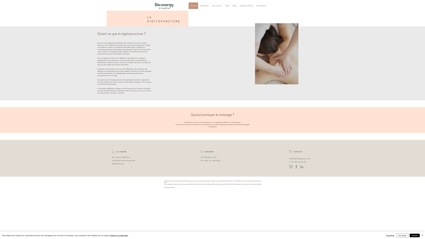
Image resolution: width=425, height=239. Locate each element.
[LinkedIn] (302, 167)
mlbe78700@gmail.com (299, 159)
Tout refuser (402, 235)
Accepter (415, 235)
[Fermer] (422, 235)
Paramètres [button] (390, 235)
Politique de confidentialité (119, 235)
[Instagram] (291, 167)
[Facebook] (296, 167)
